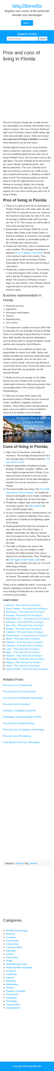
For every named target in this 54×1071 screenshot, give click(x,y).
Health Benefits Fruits (16, 964)
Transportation (13, 1004)
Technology (11, 1001)
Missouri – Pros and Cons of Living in (24, 655)
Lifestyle (19, 863)
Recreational (12, 994)
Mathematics (12, 984)
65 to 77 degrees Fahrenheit (28, 253)
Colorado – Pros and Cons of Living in (24, 645)
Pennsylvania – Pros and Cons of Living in (26, 635)
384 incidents (35, 506)
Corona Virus (12, 944)
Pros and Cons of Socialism (16, 704)
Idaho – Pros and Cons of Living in (22, 652)
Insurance (11, 971)
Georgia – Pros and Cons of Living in (24, 615)
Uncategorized (13, 1007)
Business (10, 934)
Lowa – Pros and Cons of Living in (22, 649)
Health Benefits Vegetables (19, 967)
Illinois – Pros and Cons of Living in (23, 638)
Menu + (27, 23)
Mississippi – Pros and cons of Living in (25, 659)
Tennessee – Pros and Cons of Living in (25, 612)
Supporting (11, 997)
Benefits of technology (17, 930)
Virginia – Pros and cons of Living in (23, 662)
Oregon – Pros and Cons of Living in (23, 628)
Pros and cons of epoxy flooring (18, 723)
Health (9, 960)
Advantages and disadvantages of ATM (22, 717)
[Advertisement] (27, 92)
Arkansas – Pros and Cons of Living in (25, 622)
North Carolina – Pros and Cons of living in (26, 608)
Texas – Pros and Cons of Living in (23, 665)
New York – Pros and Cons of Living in (25, 625)
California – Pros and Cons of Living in (24, 632)
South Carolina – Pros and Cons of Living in (27, 669)
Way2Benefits (27, 6)
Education (11, 950)
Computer (11, 937)
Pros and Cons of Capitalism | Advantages (23, 729)
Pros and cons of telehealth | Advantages (23, 698)
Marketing (11, 981)
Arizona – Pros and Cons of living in (23, 605)
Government (12, 957)
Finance (10, 954)
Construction (12, 940)
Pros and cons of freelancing (17, 736)
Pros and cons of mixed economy (19, 691)
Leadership (11, 974)
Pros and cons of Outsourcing (17, 685)
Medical (10, 987)
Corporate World (14, 947)
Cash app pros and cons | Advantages (21, 742)
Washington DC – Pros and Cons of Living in (27, 618)
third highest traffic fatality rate (24, 559)
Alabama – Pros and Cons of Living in (24, 642)
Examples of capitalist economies (19, 710)
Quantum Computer (16, 991)
